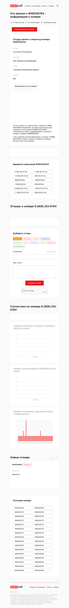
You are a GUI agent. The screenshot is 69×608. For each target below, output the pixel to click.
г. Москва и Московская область (26, 70)
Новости (44, 6)
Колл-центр (51, 242)
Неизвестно (17, 238)
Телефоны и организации (33, 6)
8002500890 (17, 465)
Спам (25, 242)
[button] (51, 458)
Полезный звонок (19, 246)
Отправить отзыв (34, 283)
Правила (51, 6)
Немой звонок (34, 242)
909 (14, 78)
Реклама (36, 238)
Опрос (43, 242)
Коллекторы (17, 242)
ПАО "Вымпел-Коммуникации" (25, 61)
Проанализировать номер (24, 29)
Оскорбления (45, 238)
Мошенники (27, 238)
